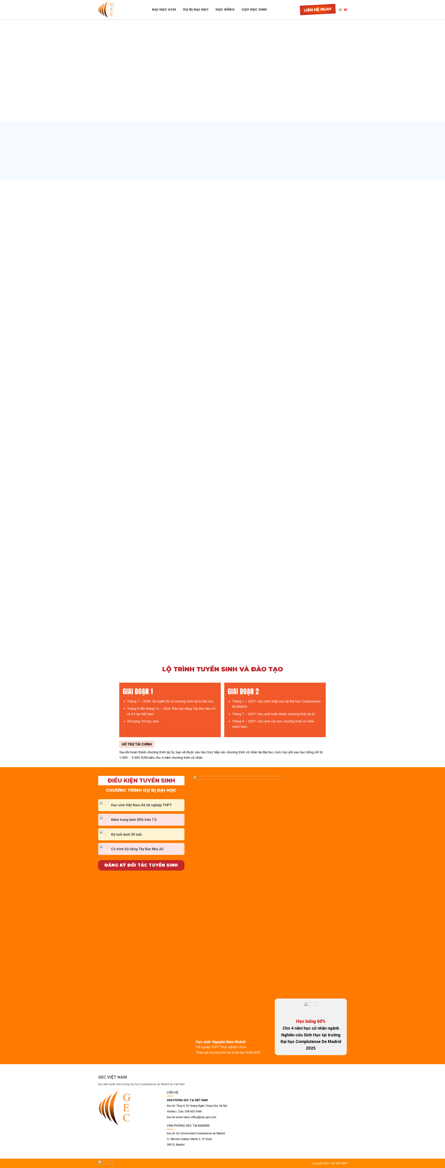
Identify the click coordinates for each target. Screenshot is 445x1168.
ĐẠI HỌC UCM (164, 9)
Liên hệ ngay (318, 9)
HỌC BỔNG (225, 9)
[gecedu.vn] (108, 9)
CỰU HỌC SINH (254, 9)
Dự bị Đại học (196, 9)
